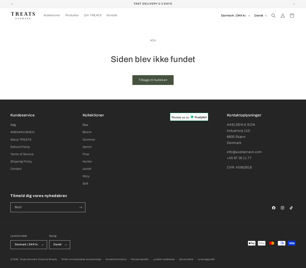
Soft (85, 183)
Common (89, 139)
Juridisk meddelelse (164, 259)
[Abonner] (80, 207)
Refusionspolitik (140, 259)
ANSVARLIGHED (22, 132)
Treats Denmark (28, 259)
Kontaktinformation (116, 259)
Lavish (87, 168)
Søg (13, 124)
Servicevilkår (186, 259)
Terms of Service (22, 154)
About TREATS (20, 139)
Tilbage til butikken (153, 80)
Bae (85, 124)
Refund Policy (20, 146)
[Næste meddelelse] (294, 4)
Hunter (87, 161)
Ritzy (86, 176)
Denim (87, 146)
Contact (15, 168)
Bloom (87, 132)
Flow (86, 154)
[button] (273, 15)
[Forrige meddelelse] (11, 4)
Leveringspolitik (206, 259)
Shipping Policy (21, 161)
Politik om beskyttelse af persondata (81, 259)
